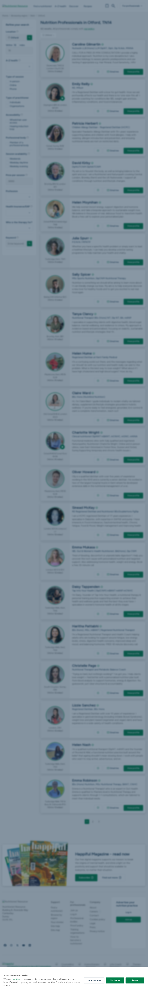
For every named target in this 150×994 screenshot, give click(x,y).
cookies (16, 979)
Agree (135, 980)
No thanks (115, 980)
